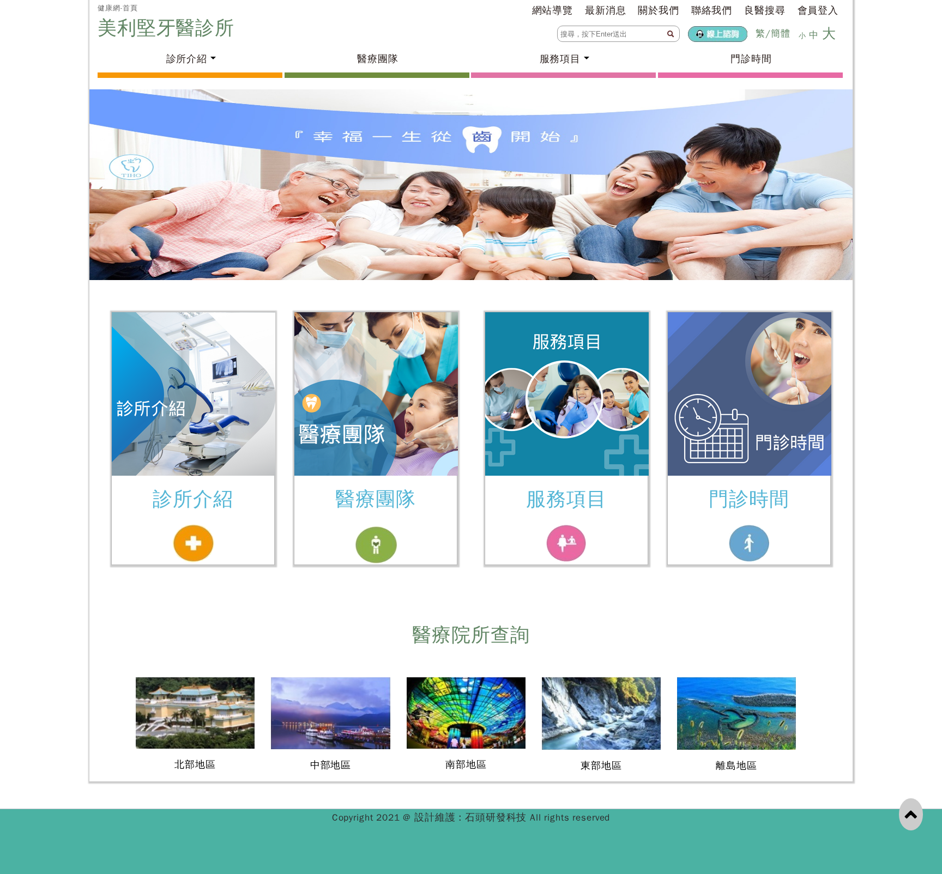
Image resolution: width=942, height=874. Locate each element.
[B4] (471, 184)
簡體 (780, 33)
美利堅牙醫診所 (169, 28)
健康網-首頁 (118, 8)
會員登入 (818, 10)
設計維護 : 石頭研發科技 (472, 817)
